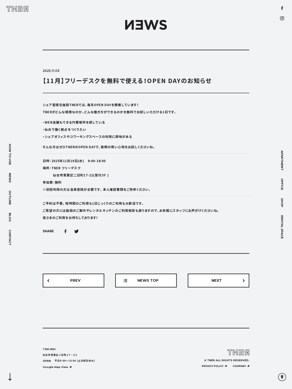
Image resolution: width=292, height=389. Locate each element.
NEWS (10, 178)
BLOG (10, 217)
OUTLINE (10, 198)
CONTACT (10, 237)
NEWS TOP (148, 280)
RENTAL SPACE (282, 227)
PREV (75, 280)
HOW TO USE (10, 154)
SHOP (282, 202)
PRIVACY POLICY (212, 366)
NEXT (217, 280)
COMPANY (239, 366)
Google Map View (55, 367)
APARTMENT (282, 160)
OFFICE (282, 184)
